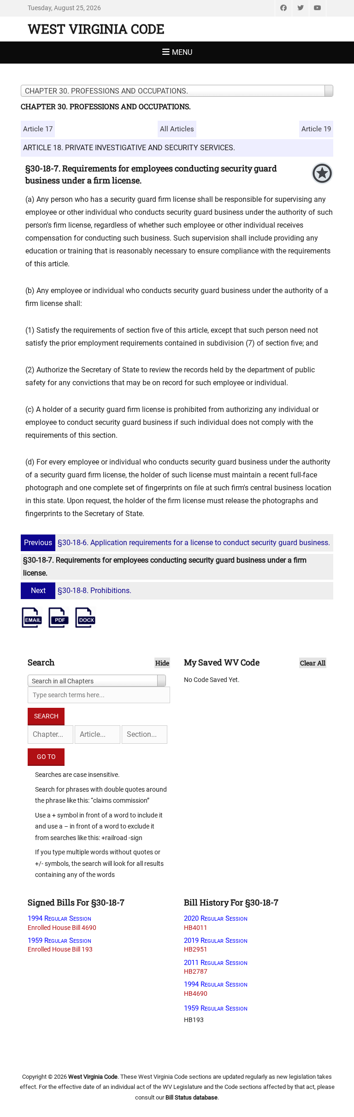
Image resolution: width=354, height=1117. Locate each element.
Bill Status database (191, 1097)
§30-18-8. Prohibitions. (81, 590)
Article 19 (316, 129)
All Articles (177, 129)
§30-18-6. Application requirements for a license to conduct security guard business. (177, 542)
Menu (182, 52)
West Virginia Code (96, 28)
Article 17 (38, 129)
